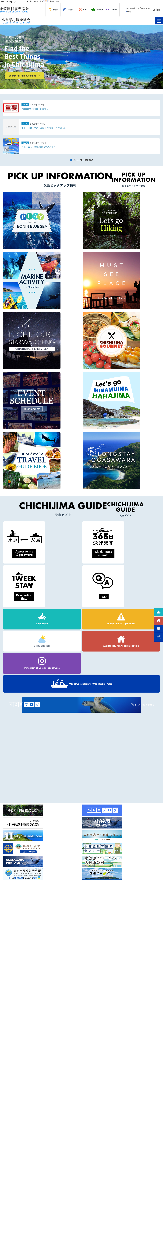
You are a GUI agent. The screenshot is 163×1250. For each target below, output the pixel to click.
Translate (54, 1)
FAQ (129, 12)
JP (154, 9)
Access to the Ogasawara (138, 8)
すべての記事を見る (144, 704)
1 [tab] (78, 87)
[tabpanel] (81, 57)
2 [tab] (84, 87)
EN (158, 9)
